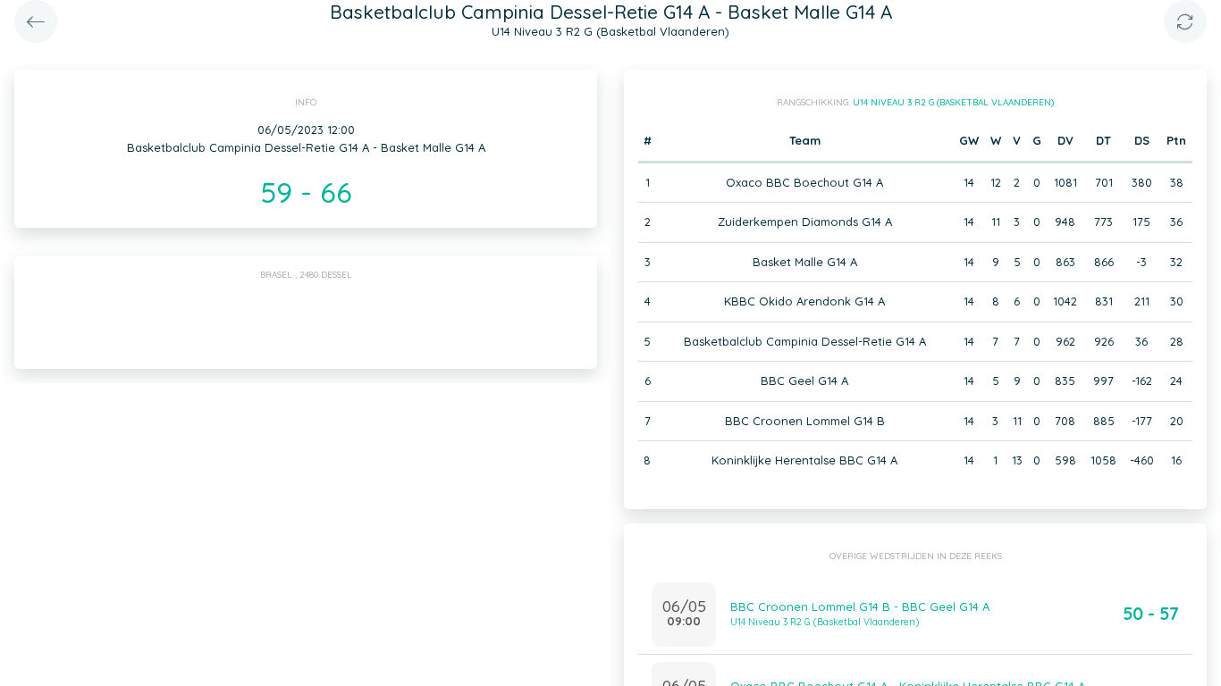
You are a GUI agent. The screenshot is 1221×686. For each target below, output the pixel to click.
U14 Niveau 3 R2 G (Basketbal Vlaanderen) (953, 102)
